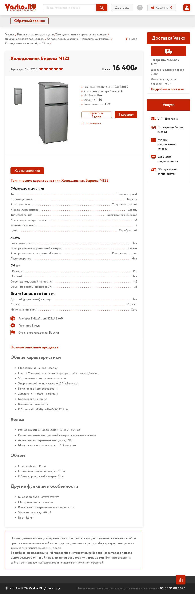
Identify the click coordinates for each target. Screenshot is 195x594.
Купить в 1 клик (97, 114)
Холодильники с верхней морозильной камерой (79, 39)
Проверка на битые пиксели (170, 129)
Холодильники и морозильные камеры (82, 34)
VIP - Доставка (167, 119)
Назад (133, 39)
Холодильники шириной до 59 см (27, 43)
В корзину (126, 114)
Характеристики (27, 170)
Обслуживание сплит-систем (167, 171)
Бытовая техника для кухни (35, 34)
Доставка (122, 7)
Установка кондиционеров (167, 159)
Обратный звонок (29, 21)
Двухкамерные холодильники (25, 39)
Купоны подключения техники (166, 144)
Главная (9, 34)
